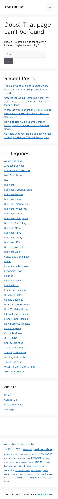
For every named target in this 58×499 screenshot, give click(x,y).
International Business (16, 314)
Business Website (14, 247)
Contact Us (10, 399)
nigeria (45, 471)
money (9, 470)
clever (21, 454)
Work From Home (14, 371)
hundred (31, 462)
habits (12, 462)
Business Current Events (18, 189)
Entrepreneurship (23, 458)
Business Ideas (12, 199)
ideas (38, 462)
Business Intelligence (16, 218)
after (25, 444)
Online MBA (10, 338)
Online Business (13, 333)
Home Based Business (17, 304)
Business (9, 184)
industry (47, 462)
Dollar (7, 261)
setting (36, 474)
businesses (27, 450)
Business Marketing (15, 223)
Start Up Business (14, 347)
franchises (46, 458)
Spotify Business (13, 342)
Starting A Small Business (18, 357)
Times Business (13, 362)
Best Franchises (13, 175)
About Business (13, 161)
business (12, 448)
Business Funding (14, 194)
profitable (28, 474)
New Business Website (17, 323)
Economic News (13, 271)
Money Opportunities (16, 319)
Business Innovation (15, 208)
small (43, 474)
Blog (6, 180)
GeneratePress (44, 494)
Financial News (12, 280)
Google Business (13, 299)
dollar (26, 454)
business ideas (43, 449)
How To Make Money (16, 309)
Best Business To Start (17, 170)
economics (34, 454)
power (20, 474)
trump (25, 478)
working (41, 477)
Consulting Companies (17, 256)
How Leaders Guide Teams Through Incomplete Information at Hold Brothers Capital (26, 125)
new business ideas (22, 471)
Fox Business (11, 285)
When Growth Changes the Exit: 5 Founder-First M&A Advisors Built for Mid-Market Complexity (28, 113)
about (6, 444)
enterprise (46, 454)
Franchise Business (15, 290)
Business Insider (13, 213)
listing (28, 466)
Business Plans (12, 232)
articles (32, 444)
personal (14, 474)
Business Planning (10, 454)
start (6, 477)
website (32, 477)
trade (19, 478)
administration (17, 444)
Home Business (21, 462)
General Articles (13, 295)
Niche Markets (36, 471)
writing (6, 482)
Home (7, 395)
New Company (12, 328)
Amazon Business (14, 165)
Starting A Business (15, 352)
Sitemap (9, 409)
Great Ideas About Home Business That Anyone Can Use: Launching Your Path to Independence (27, 101)
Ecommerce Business (16, 266)
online (6, 474)
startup (13, 478)
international (19, 466)
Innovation (8, 466)
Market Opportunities (39, 466)
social (49, 474)
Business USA (12, 242)
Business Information (16, 204)
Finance (8, 275)
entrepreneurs (10, 458)
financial (36, 457)
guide (6, 462)
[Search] (8, 61)
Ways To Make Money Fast (19, 366)
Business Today (13, 237)
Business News (13, 228)
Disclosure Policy (13, 404)
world (49, 478)
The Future (13, 7)
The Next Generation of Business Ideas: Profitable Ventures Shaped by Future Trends (26, 89)
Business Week (12, 251)
